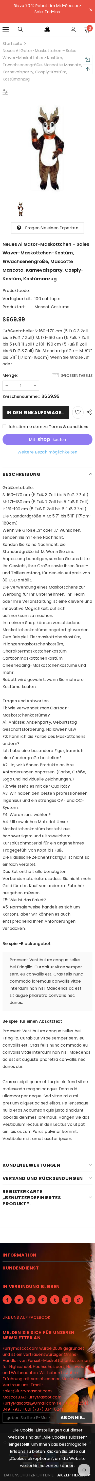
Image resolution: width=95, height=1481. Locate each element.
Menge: (10, 375)
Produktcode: (16, 291)
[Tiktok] (78, 1299)
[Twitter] (19, 1299)
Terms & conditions (68, 427)
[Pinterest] (42, 1299)
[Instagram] (30, 1299)
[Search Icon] (20, 29)
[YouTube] (66, 1299)
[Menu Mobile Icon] (6, 29)
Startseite (12, 43)
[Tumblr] (54, 1299)
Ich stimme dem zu (28, 427)
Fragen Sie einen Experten (51, 228)
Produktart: (14, 307)
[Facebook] (7, 1299)
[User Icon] (73, 29)
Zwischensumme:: (21, 396)
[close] (90, 9)
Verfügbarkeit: (17, 299)
